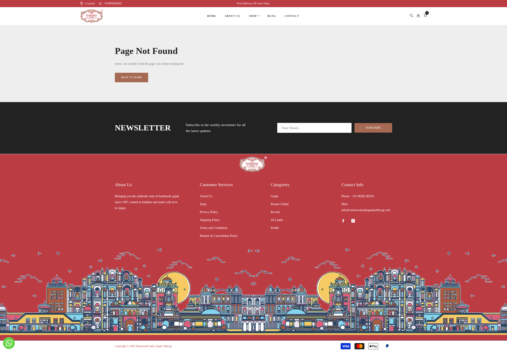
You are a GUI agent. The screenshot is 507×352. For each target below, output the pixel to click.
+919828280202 (113, 3)
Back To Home (131, 77)
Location (90, 3)
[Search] (411, 16)
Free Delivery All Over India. (253, 3)
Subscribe (373, 127)
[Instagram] (353, 221)
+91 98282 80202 (363, 196)
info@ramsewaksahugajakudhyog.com (365, 210)
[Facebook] (343, 221)
